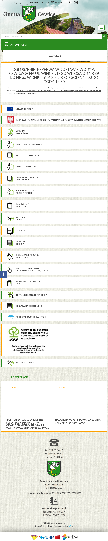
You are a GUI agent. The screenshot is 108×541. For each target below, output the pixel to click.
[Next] (104, 406)
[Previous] (3, 406)
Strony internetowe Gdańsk (48, 526)
